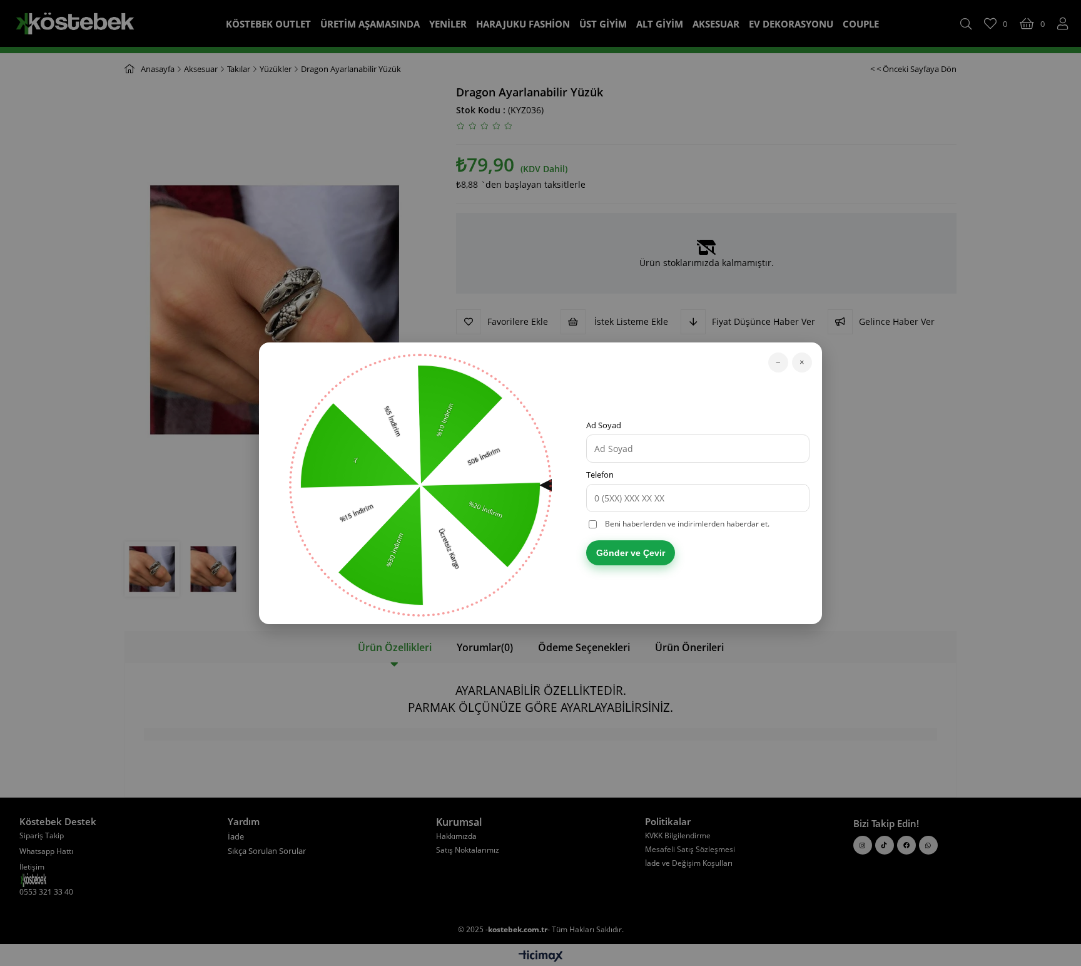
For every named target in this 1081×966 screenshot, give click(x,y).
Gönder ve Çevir (630, 553)
